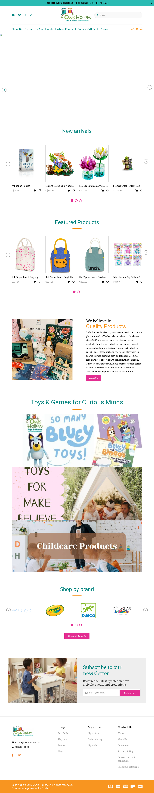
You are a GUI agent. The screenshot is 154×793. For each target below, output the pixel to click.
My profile (93, 733)
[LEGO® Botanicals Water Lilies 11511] (94, 163)
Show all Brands (77, 636)
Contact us (123, 745)
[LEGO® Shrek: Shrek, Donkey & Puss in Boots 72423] (127, 163)
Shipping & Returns (128, 766)
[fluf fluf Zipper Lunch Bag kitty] (60, 254)
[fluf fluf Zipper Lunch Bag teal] (94, 254)
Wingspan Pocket (21, 186)
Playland (70, 29)
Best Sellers (26, 29)
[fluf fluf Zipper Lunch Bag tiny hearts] (26, 254)
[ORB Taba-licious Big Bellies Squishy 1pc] (127, 254)
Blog (60, 751)
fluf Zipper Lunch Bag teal (92, 277)
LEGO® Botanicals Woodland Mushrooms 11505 (71, 186)
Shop (15, 29)
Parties (59, 29)
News (104, 29)
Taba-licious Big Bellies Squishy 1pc (132, 277)
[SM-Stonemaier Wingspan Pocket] (26, 163)
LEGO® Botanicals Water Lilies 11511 (99, 186)
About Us (93, 378)
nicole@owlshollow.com (28, 742)
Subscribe (129, 692)
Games (61, 745)
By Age (39, 29)
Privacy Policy (125, 751)
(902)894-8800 (22, 747)
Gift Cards (93, 29)
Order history (95, 739)
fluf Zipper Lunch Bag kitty (59, 277)
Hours (121, 733)
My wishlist (94, 745)
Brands (81, 29)
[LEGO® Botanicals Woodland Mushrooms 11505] (60, 163)
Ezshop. (47, 788)
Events (49, 29)
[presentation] (4, 90)
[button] (72, 200)
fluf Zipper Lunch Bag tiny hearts (29, 277)
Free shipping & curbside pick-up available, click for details (77, 2)
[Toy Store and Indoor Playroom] (76, 22)
